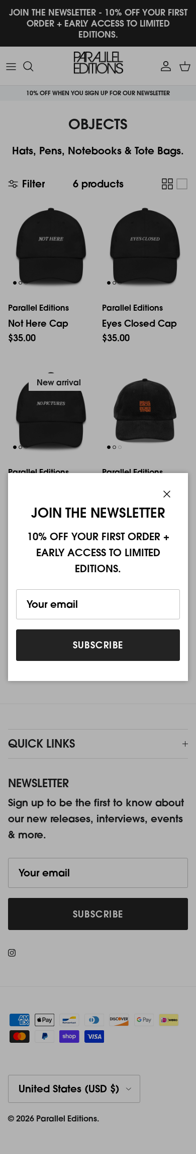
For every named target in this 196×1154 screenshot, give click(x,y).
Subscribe (98, 645)
